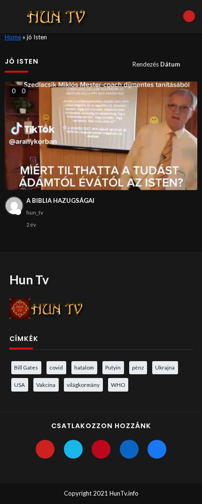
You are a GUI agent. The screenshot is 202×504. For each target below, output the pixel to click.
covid (56, 367)
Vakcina (45, 384)
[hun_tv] (14, 205)
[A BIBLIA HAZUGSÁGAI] (101, 136)
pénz (138, 367)
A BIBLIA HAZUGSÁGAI (60, 200)
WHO (118, 384)
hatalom (84, 367)
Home (13, 37)
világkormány (83, 384)
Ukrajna (165, 367)
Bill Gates (26, 367)
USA (19, 384)
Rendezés (156, 64)
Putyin (113, 367)
